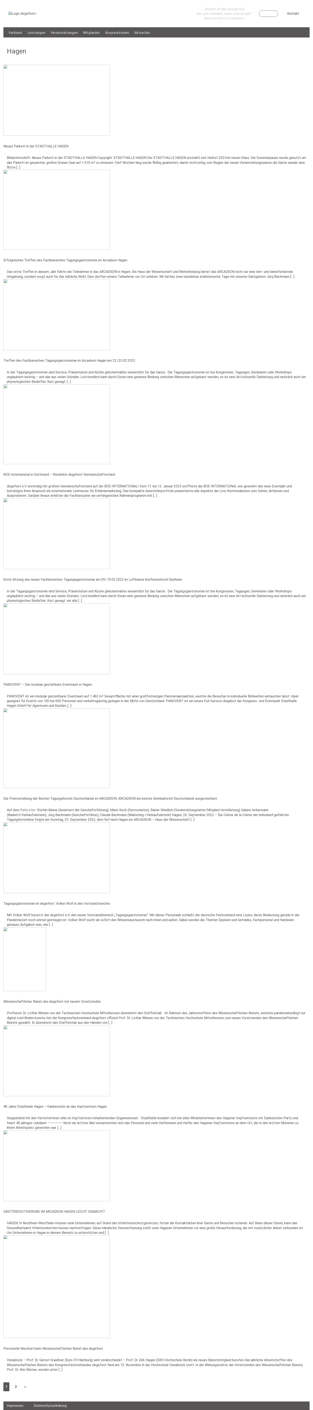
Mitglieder (91, 33)
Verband (15, 33)
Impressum (15, 1406)
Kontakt (293, 14)
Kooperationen (117, 33)
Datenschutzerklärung (50, 1406)
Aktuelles (142, 33)
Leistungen (36, 33)
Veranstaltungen (64, 33)
